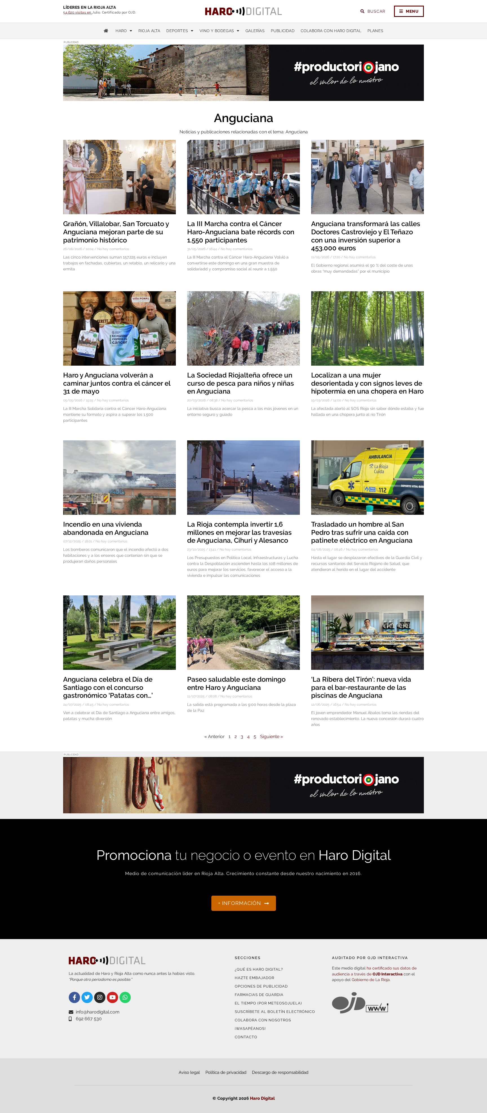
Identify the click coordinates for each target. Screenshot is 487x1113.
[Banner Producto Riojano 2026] (243, 97)
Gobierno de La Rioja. (371, 979)
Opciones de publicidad (261, 986)
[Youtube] (112, 997)
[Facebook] (74, 997)
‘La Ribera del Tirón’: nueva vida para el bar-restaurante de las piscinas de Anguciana (361, 687)
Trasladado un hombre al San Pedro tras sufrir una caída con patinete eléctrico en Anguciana (362, 532)
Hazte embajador (254, 978)
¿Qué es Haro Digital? (259, 969)
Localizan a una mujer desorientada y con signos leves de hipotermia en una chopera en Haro (367, 383)
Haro (121, 30)
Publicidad (283, 30)
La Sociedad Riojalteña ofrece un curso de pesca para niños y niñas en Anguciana (240, 383)
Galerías (255, 30)
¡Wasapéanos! (250, 1028)
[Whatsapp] (125, 997)
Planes (375, 30)
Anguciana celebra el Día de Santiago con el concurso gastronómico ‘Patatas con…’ (108, 687)
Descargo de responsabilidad (280, 1072)
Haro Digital (262, 1098)
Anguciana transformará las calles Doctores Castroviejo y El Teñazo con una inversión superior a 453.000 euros (365, 236)
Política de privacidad (225, 1072)
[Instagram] (99, 997)
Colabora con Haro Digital (331, 30)
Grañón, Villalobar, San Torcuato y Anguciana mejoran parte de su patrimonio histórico (116, 232)
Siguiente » (271, 736)
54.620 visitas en (77, 12)
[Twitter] (87, 997)
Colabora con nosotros (263, 1020)
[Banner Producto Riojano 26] (243, 809)
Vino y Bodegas (217, 30)
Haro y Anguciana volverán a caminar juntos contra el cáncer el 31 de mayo (116, 383)
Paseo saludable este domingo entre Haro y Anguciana (236, 683)
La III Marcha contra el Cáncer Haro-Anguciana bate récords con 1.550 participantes (240, 232)
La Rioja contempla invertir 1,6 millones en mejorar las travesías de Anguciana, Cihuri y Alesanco (239, 532)
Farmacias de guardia (259, 995)
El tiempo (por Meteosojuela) (268, 1003)
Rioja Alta (149, 30)
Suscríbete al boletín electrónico (275, 1012)
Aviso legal (189, 1072)
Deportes (177, 30)
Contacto (246, 1037)
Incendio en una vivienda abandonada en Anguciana (106, 528)
